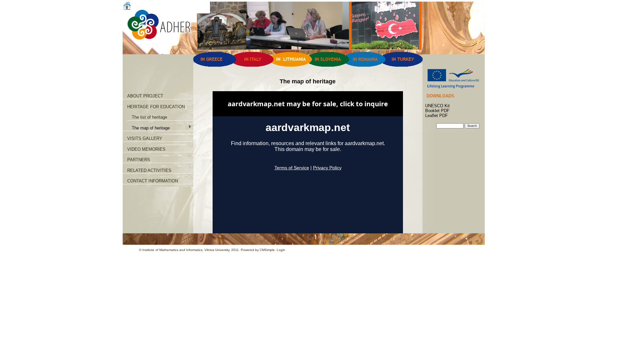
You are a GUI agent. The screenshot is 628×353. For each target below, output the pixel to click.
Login (281, 250)
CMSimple (267, 250)
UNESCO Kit (437, 105)
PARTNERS (138, 159)
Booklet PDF (437, 110)
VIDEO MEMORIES (146, 149)
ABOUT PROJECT (145, 95)
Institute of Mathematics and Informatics (172, 250)
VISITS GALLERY (144, 138)
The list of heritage (149, 117)
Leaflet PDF (436, 115)
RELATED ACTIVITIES (149, 170)
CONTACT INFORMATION (152, 180)
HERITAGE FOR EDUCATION (156, 106)
